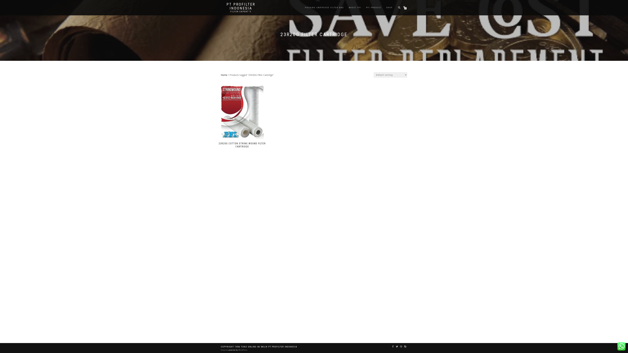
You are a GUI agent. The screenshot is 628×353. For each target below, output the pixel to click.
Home (224, 74)
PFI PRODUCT (374, 8)
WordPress (242, 350)
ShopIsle (224, 350)
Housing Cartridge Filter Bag (324, 8)
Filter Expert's (240, 11)
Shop (389, 8)
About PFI (355, 8)
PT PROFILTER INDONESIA (241, 6)
